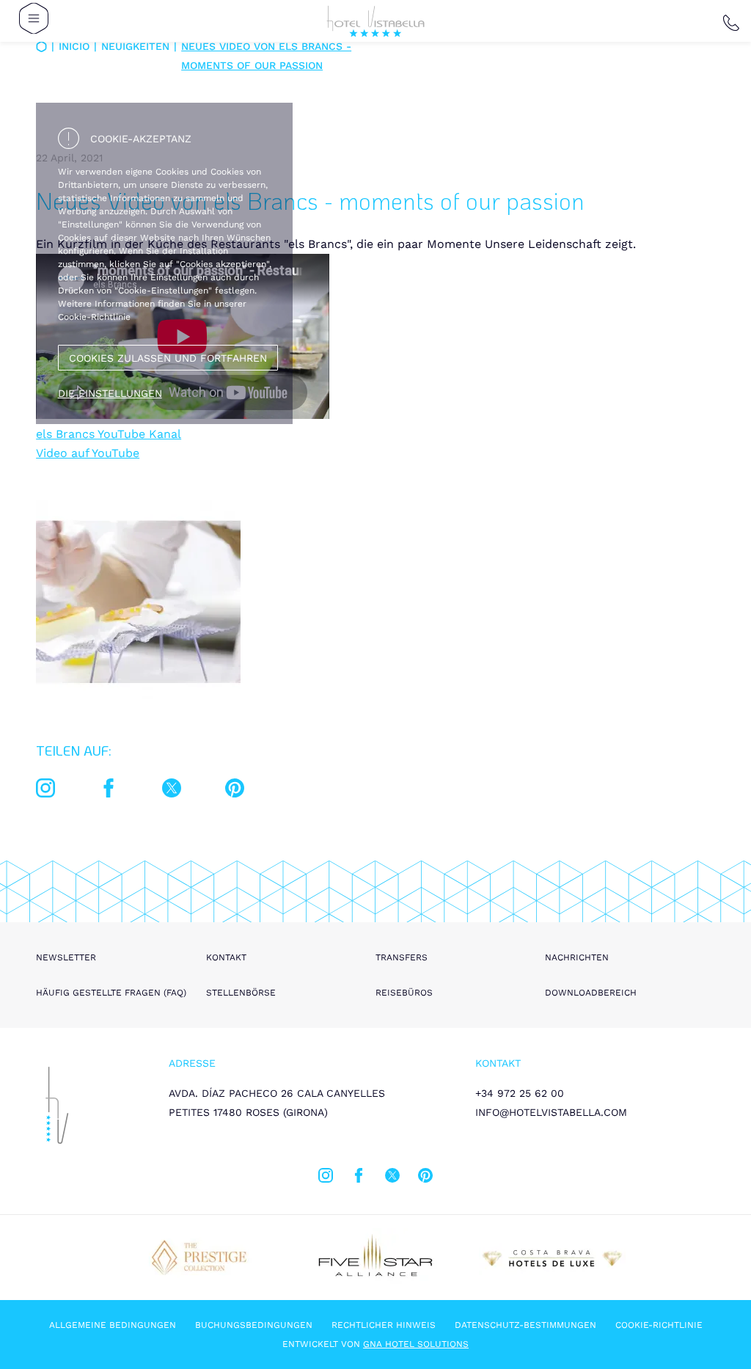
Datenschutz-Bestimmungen (525, 1325)
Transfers (402, 957)
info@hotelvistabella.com (551, 1112)
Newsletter (66, 957)
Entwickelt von (375, 1344)
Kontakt (226, 957)
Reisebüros (404, 992)
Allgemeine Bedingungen (112, 1325)
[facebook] (108, 790)
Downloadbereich (591, 992)
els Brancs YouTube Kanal (108, 434)
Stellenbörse (241, 992)
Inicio (74, 46)
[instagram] (45, 790)
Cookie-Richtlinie (659, 1325)
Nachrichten (577, 957)
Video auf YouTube (87, 453)
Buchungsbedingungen (253, 1325)
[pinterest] (234, 790)
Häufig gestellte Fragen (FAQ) (111, 992)
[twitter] (171, 790)
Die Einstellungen (110, 393)
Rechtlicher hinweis (383, 1325)
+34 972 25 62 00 (519, 1093)
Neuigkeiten (135, 46)
